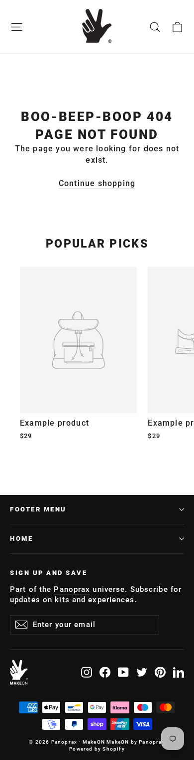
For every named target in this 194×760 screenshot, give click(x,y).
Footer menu (38, 509)
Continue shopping (97, 183)
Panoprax (72, 589)
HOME (21, 538)
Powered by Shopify (97, 749)
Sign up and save (48, 572)
